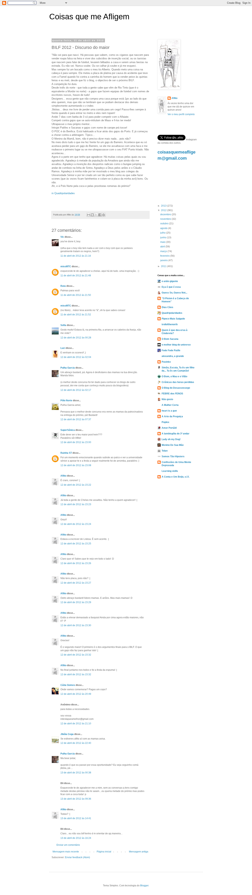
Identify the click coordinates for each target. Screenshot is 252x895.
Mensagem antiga (138, 851)
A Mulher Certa (170, 405)
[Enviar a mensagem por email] (89, 215)
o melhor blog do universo (176, 344)
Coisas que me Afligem (89, 16)
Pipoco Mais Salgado (173, 318)
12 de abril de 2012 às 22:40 (75, 743)
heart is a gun (169, 410)
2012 (164, 210)
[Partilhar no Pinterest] (104, 215)
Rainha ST (66, 453)
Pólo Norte (66, 400)
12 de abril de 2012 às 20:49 (75, 694)
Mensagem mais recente (66, 851)
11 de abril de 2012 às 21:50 (75, 295)
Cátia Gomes (67, 685)
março (164, 251)
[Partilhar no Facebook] (100, 215)
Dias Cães (167, 307)
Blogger (144, 885)
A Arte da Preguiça (172, 416)
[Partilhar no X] (96, 215)
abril (163, 246)
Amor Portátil (169, 428)
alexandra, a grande (173, 356)
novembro (166, 219)
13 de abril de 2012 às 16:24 (75, 838)
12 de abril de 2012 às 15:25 (75, 543)
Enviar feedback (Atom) (77, 857)
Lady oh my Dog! (171, 439)
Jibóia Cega (67, 734)
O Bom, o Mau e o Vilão (174, 376)
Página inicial (104, 851)
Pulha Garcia (67, 367)
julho (163, 232)
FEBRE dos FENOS (172, 393)
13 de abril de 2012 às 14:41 (75, 818)
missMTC (65, 266)
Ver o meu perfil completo (181, 114)
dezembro (166, 214)
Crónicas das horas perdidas (178, 382)
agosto (164, 228)
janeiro (164, 260)
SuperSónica (67, 430)
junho (163, 237)
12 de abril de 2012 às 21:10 (75, 723)
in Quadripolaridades (63, 193)
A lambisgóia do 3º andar (175, 433)
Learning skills (170, 471)
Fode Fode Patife (171, 350)
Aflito (63, 475)
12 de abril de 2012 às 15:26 (75, 563)
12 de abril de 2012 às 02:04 (75, 357)
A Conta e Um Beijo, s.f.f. (175, 476)
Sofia (63, 325)
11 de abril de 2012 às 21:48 (75, 275)
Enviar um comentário (68, 845)
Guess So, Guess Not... (174, 292)
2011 (164, 266)
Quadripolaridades (172, 313)
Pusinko (166, 361)
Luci (62, 348)
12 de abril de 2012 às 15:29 (75, 602)
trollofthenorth (170, 324)
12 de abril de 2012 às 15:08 (75, 465)
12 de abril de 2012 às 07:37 (75, 419)
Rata (63, 286)
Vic (62, 237)
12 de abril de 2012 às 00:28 (75, 337)
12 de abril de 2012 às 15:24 (75, 524)
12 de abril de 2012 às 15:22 (75, 484)
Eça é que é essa (171, 287)
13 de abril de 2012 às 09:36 (75, 798)
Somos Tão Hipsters (173, 456)
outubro (164, 223)
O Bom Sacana (170, 339)
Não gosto (167, 399)
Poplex (165, 422)
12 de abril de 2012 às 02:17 (75, 390)
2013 (164, 205)
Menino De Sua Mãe (173, 445)
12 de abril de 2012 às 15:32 (75, 654)
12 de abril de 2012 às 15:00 (75, 442)
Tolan (165, 450)
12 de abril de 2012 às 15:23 (75, 504)
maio (163, 242)
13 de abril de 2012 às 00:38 (75, 772)
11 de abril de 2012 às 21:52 (75, 314)
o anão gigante (170, 281)
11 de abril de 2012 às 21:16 (75, 255)
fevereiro (165, 255)
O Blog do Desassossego (176, 387)
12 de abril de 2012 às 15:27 (75, 582)
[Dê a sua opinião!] (92, 215)
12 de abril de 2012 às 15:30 (75, 625)
